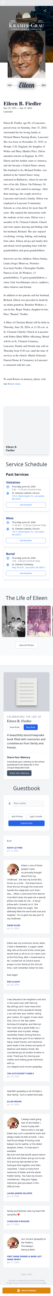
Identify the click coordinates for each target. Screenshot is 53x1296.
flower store (14, 383)
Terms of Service (34, 1283)
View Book (14, 727)
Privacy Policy (18, 1283)
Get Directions (26, 505)
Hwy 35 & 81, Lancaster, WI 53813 (28, 567)
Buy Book (30, 727)
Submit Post (26, 823)
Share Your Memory (19, 773)
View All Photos (26, 645)
